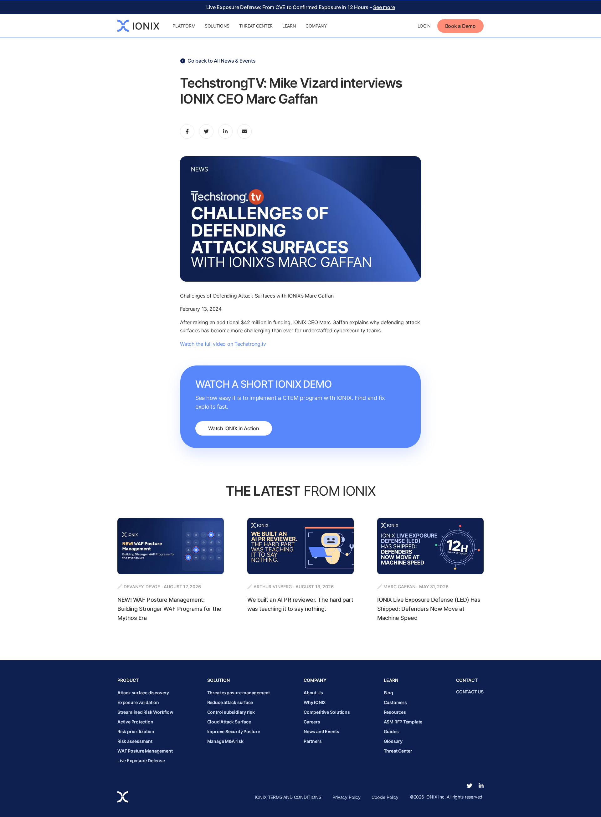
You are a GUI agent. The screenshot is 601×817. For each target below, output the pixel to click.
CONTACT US (470, 691)
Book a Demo (460, 26)
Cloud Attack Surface (229, 721)
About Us (313, 692)
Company (316, 25)
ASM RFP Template (403, 721)
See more (384, 7)
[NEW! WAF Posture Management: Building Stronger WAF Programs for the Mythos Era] (170, 570)
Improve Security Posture (233, 731)
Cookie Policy (385, 797)
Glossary (393, 741)
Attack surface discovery (143, 692)
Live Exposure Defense (141, 760)
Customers (395, 702)
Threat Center (256, 25)
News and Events (321, 731)
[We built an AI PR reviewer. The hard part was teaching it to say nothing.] (300, 570)
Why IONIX (315, 702)
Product (128, 680)
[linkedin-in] (481, 786)
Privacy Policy (346, 797)
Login (424, 25)
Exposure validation (138, 702)
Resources (395, 712)
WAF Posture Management (144, 750)
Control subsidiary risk (231, 712)
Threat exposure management (238, 692)
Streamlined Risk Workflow (145, 712)
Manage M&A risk (225, 741)
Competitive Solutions (327, 712)
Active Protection (135, 721)
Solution (218, 680)
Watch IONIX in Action (233, 428)
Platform (183, 25)
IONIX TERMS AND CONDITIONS (288, 797)
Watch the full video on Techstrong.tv (223, 344)
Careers (312, 721)
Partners (312, 741)
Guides (391, 731)
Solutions (217, 25)
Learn (289, 25)
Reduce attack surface (230, 702)
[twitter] (469, 786)
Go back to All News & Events (221, 61)
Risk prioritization (135, 731)
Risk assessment (134, 741)
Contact (467, 680)
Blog (388, 692)
